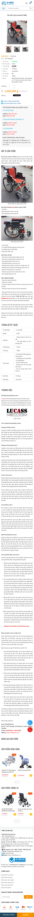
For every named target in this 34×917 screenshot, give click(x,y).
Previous (15, 782)
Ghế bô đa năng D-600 (24, 770)
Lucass (3, 398)
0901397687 (17, 730)
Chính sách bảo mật (6, 877)
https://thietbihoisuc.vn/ (13, 732)
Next (18, 782)
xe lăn (12, 207)
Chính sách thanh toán (7, 882)
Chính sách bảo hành (7, 885)
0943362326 (9, 730)
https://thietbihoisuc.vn (14, 855)
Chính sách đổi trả (6, 887)
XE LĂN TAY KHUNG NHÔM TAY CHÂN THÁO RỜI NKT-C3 (8, 810)
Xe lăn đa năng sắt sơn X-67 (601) (25, 810)
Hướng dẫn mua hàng (7, 875)
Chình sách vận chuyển (7, 880)
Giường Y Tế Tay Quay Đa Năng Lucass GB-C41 (9, 771)
